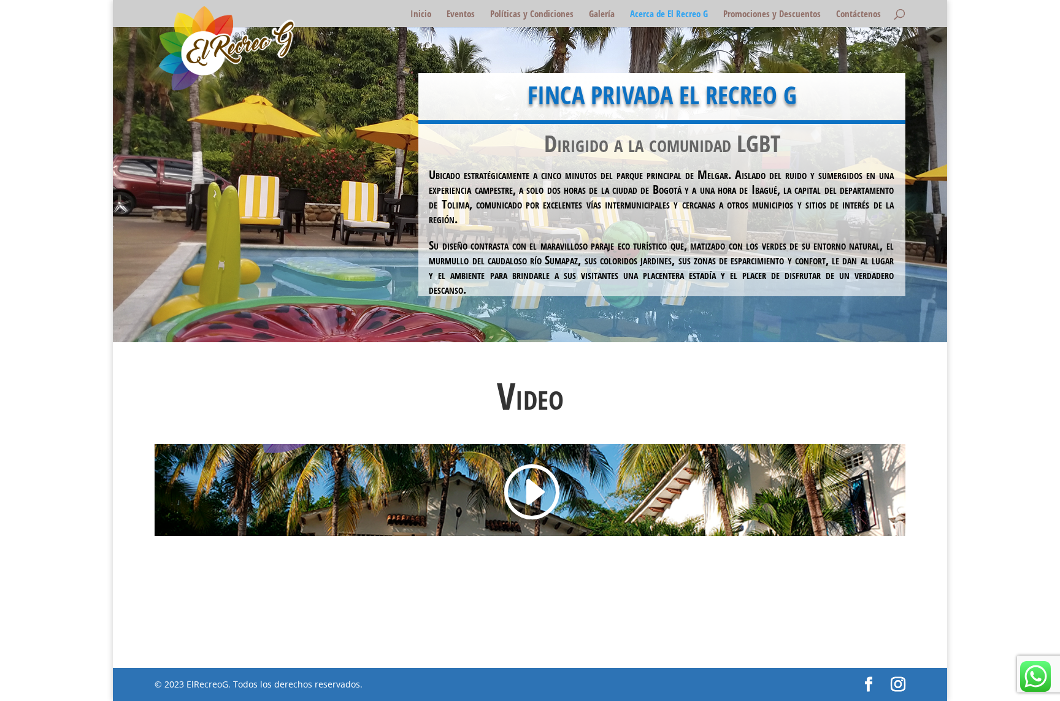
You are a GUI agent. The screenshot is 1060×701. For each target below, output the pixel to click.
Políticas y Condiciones (532, 14)
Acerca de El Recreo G (669, 14)
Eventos (461, 14)
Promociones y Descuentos (772, 14)
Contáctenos (858, 14)
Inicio (420, 14)
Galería (602, 14)
